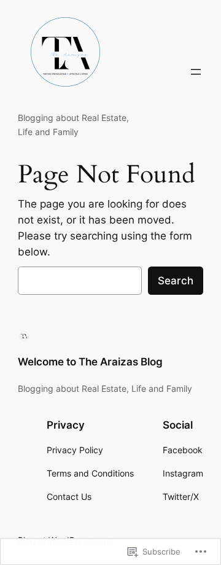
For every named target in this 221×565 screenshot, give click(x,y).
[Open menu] (195, 71)
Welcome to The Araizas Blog (90, 362)
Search (175, 281)
